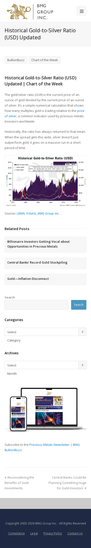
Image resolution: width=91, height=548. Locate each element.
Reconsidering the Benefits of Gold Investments (19, 482)
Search (10, 297)
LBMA (21, 213)
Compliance (16, 533)
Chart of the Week (44, 60)
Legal (34, 533)
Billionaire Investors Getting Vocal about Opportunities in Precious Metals (38, 244)
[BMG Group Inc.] (30, 11)
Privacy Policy (52, 533)
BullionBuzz (16, 60)
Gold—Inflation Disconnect (28, 278)
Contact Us (75, 533)
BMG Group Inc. (48, 213)
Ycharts (31, 213)
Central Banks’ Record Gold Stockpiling (37, 262)
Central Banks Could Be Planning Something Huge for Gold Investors (67, 482)
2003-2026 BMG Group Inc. (38, 523)
